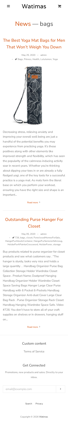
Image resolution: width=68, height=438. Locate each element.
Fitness (27, 59)
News (23, 24)
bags (22, 237)
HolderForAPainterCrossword (23, 244)
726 (17, 237)
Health (35, 59)
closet (29, 237)
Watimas (43, 416)
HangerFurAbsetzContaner (18, 241)
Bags (20, 59)
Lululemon (46, 59)
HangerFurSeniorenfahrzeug (48, 241)
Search (28, 403)
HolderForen (45, 244)
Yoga (55, 59)
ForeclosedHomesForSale (47, 237)
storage (57, 244)
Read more (33, 202)
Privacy (39, 403)
